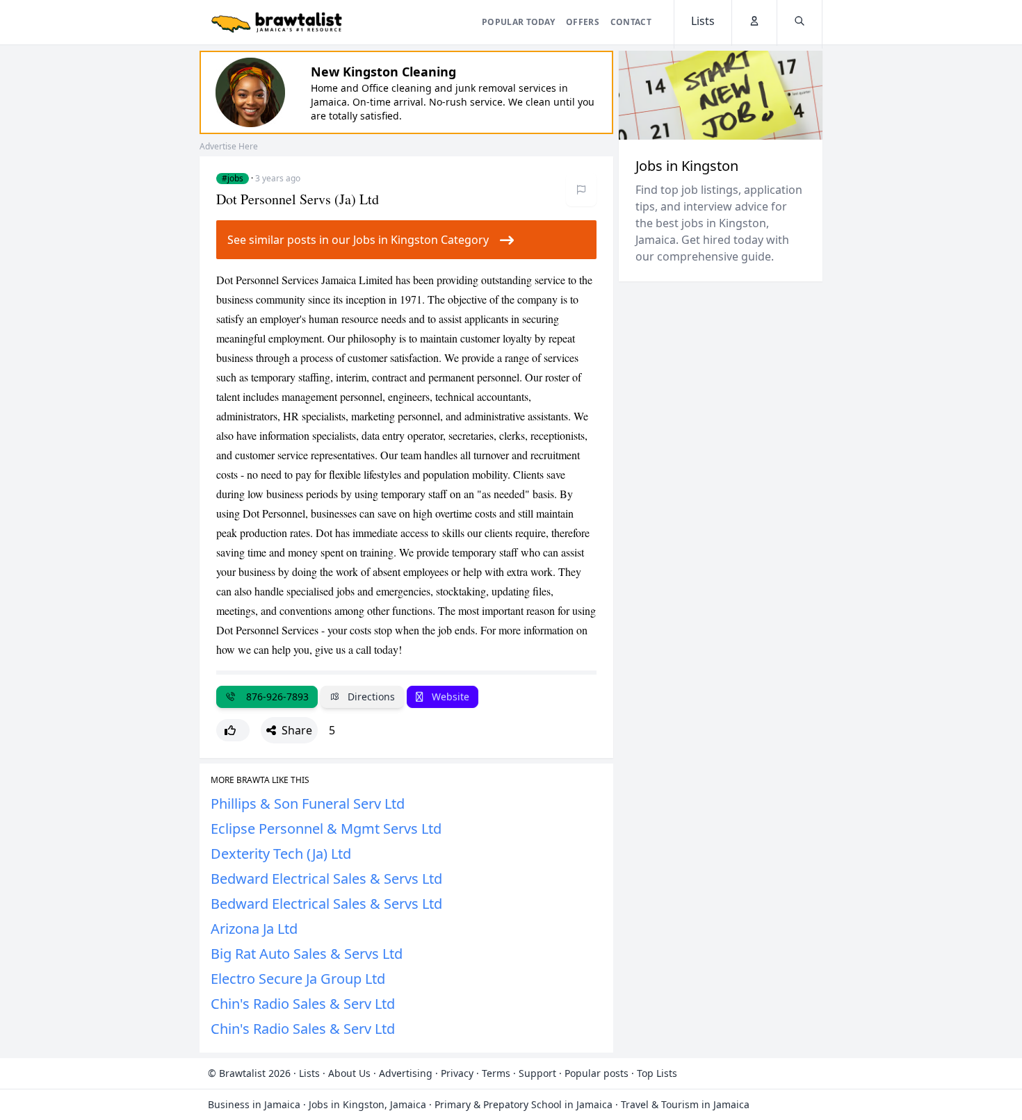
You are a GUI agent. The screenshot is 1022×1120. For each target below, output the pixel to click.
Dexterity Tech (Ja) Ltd (281, 853)
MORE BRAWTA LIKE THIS (260, 780)
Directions (370, 696)
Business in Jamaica (254, 1104)
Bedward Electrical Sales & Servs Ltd (326, 878)
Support (537, 1073)
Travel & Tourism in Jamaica (685, 1104)
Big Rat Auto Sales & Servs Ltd (307, 953)
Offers (582, 22)
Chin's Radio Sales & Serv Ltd (303, 1003)
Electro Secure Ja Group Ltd (298, 978)
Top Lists (657, 1073)
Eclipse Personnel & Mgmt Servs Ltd (326, 828)
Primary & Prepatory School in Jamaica (524, 1104)
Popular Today (518, 22)
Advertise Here (229, 146)
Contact (630, 22)
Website (449, 696)
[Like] (233, 730)
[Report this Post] (581, 189)
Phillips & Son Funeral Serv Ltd (308, 803)
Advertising (405, 1073)
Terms (496, 1073)
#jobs (232, 178)
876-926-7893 (275, 696)
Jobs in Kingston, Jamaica (367, 1104)
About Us (349, 1073)
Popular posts (596, 1073)
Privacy (457, 1073)
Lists (309, 1073)
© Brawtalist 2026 (249, 1073)
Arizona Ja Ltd (254, 928)
